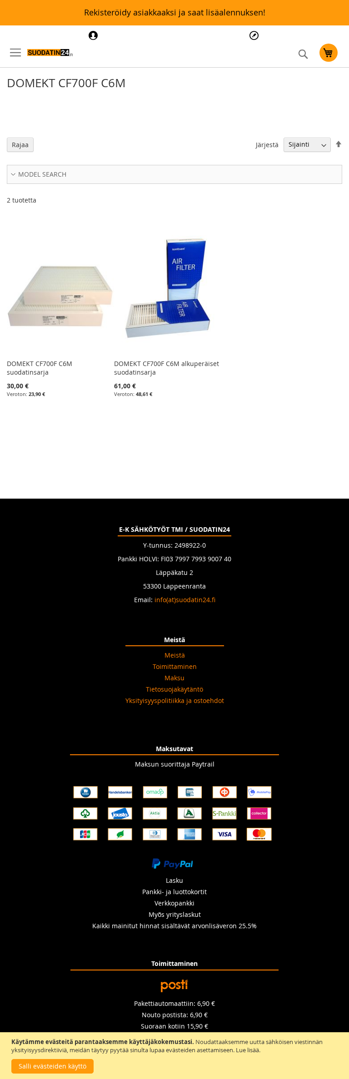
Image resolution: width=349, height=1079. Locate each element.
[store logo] (50, 52)
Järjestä (267, 144)
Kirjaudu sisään (94, 35)
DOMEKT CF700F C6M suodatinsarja (39, 367)
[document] (175, 1056)
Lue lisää (247, 1050)
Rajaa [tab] (20, 144)
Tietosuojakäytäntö (174, 689)
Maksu (174, 677)
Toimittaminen (175, 666)
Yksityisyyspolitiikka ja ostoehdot (174, 700)
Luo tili (255, 35)
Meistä (175, 655)
